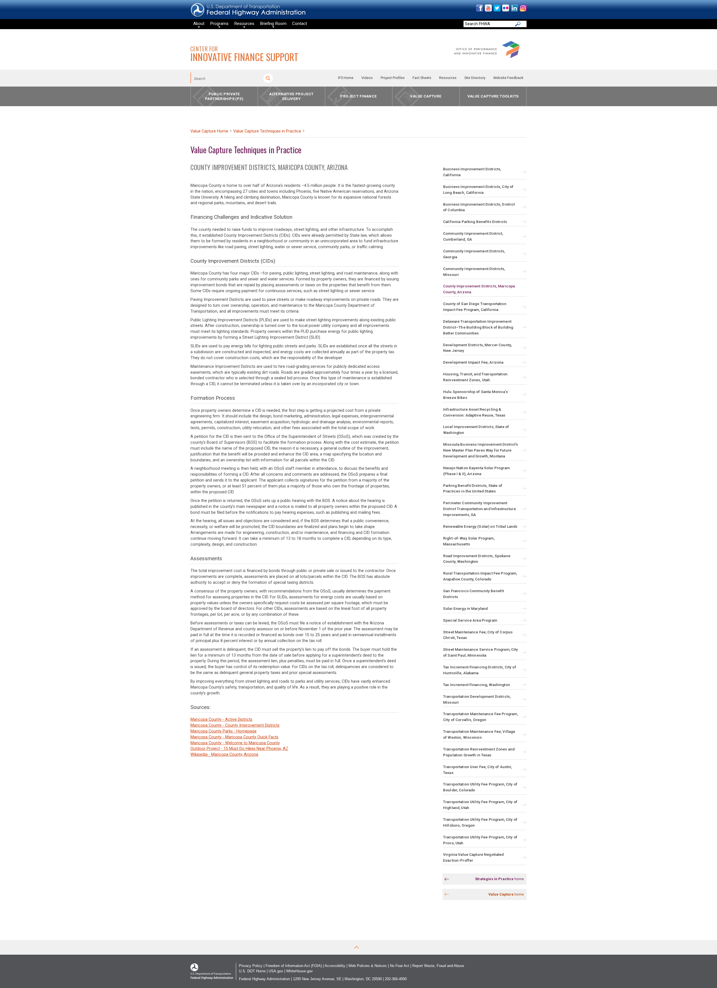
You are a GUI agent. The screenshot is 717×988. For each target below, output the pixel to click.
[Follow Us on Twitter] (496, 10)
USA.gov (276, 971)
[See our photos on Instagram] (523, 10)
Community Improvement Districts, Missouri (474, 271)
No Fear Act (399, 966)
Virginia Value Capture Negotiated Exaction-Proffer (473, 857)
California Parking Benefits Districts (475, 221)
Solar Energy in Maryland (465, 608)
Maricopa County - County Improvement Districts (235, 725)
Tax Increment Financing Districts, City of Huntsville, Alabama (479, 670)
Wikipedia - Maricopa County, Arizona (224, 754)
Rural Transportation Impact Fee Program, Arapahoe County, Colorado (480, 576)
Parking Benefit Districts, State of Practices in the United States (472, 488)
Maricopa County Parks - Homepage (223, 731)
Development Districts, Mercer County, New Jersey (477, 348)
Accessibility (335, 966)
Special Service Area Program (470, 620)
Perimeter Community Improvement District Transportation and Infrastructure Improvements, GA (479, 509)
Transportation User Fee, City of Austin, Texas (477, 769)
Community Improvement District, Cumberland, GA (473, 236)
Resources (448, 78)
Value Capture (425, 96)
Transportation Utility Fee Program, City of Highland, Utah (480, 804)
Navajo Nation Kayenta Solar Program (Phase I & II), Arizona (476, 471)
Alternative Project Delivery (291, 96)
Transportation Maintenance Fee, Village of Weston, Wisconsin (479, 734)
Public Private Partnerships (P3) (224, 96)
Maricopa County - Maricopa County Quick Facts (234, 737)
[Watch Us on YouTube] (488, 10)
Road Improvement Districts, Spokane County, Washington (476, 559)
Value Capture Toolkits (493, 96)
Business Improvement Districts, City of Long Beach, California (478, 189)
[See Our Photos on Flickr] (505, 10)
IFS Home (345, 78)
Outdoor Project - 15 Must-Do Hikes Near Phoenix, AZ (239, 748)
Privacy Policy (250, 966)
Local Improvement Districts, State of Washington (476, 429)
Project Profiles (393, 78)
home (499, 879)
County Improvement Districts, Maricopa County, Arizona (479, 289)
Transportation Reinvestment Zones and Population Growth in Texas (479, 752)
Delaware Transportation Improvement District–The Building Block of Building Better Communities (478, 327)
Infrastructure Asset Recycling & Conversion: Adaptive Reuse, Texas (474, 412)
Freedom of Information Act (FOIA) (294, 966)
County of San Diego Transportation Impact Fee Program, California (474, 306)
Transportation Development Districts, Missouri (477, 699)
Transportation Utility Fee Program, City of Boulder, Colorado (480, 787)
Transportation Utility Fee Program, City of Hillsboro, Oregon (480, 822)
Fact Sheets (422, 78)
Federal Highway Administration (264, 979)
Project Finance (358, 96)
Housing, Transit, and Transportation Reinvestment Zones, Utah (475, 377)
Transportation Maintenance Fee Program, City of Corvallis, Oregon (480, 717)
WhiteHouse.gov (299, 971)
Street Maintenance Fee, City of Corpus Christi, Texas (478, 635)
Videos (367, 78)
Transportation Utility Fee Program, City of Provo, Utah (480, 840)
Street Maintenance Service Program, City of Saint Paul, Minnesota (480, 652)
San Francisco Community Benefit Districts (473, 594)
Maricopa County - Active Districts (221, 719)
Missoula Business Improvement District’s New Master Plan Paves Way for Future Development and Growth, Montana (480, 450)
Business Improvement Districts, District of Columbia (479, 207)
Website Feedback (508, 78)
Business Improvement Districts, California (472, 172)
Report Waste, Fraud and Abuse (438, 966)
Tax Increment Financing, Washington (476, 684)
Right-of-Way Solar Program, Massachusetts (469, 541)
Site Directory (474, 78)
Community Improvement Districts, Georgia (474, 254)
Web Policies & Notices (367, 966)
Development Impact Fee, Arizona (473, 362)
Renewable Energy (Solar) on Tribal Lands (480, 526)
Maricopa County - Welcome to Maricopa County (235, 743)
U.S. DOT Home (252, 971)
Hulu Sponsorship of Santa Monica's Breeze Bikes (475, 394)
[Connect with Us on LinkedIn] (514, 10)
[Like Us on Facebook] (479, 10)
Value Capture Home (209, 131)
